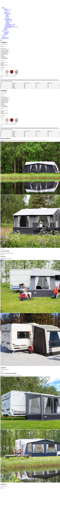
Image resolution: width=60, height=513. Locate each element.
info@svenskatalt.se (6, 37)
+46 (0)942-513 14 (6, 38)
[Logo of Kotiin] (10, 5)
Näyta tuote (2, 141)
